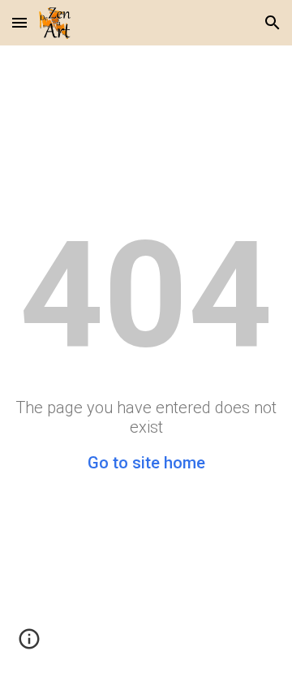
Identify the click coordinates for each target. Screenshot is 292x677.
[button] (19, 22)
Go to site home (146, 462)
